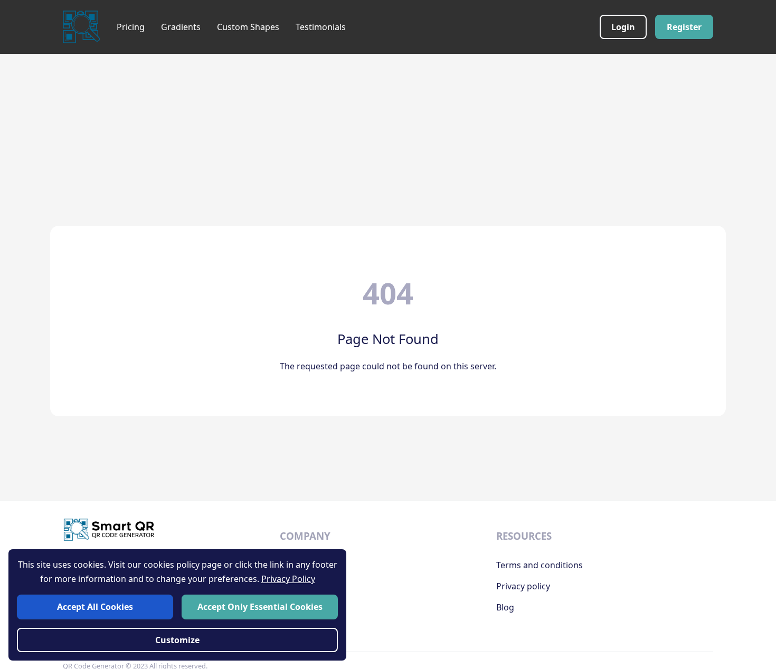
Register (684, 27)
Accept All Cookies (95, 607)
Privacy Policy (288, 579)
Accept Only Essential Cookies (260, 607)
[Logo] (81, 26)
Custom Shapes (248, 27)
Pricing (131, 27)
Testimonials (321, 27)
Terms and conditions (539, 565)
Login (623, 27)
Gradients (181, 27)
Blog (505, 607)
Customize (177, 640)
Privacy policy (523, 586)
